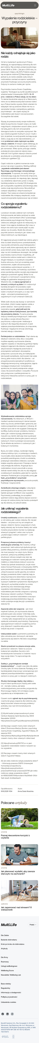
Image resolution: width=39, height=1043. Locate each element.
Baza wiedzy (6, 984)
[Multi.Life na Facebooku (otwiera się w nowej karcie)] (2, 1014)
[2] (19, 158)
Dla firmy (4, 957)
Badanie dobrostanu (9, 940)
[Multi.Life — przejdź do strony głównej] (8, 5)
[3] (25, 183)
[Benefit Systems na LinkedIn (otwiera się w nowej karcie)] (7, 1014)
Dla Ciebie (5, 935)
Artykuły (4, 948)
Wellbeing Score (7, 970)
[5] (2, 761)
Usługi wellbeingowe (9, 966)
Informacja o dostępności (11, 992)
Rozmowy (5, 962)
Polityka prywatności (9, 997)
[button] (34, 5)
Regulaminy (5, 988)
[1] (20, 74)
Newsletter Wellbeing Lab (11, 975)
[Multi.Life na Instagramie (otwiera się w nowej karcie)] (12, 1014)
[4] (31, 296)
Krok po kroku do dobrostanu (12, 944)
